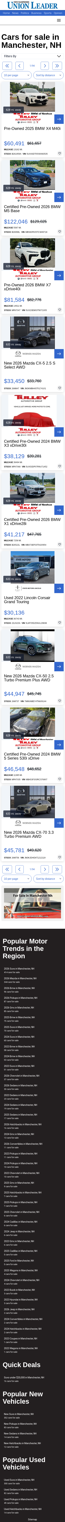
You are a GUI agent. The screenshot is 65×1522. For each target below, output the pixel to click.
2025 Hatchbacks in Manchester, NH (23, 1194)
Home (6, 13)
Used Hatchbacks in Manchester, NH (23, 1511)
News (15, 13)
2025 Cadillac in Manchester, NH (20, 1253)
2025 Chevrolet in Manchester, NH (21, 1214)
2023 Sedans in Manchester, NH (20, 1097)
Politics (25, 13)
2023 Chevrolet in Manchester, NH (21, 1175)
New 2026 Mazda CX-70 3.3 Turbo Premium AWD (29, 834)
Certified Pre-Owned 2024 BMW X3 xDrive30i (32, 443)
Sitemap (32, 1519)
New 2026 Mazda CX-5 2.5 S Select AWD (29, 365)
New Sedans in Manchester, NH (20, 1435)
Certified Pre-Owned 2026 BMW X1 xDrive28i (32, 522)
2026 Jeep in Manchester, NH (19, 1311)
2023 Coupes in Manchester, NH (20, 1340)
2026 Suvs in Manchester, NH (19, 970)
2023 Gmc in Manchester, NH (19, 1243)
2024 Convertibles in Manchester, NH (23, 1321)
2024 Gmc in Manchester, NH (19, 1136)
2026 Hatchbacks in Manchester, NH (23, 1126)
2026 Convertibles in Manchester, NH (23, 1146)
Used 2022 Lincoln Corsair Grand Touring (27, 600)
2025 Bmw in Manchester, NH (19, 1019)
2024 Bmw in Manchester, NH (19, 1058)
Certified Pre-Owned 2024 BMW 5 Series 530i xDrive (32, 756)
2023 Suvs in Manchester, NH (19, 1068)
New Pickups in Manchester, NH (20, 1425)
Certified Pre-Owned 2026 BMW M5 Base (32, 209)
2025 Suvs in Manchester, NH (19, 1029)
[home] (32, 5)
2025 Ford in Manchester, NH (19, 1262)
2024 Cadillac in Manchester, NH (20, 1223)
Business (36, 13)
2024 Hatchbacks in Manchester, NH (23, 1330)
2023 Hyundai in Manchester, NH (21, 1301)
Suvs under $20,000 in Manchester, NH (24, 1379)
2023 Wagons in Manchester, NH (21, 1350)
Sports (48, 13)
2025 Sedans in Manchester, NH (20, 1116)
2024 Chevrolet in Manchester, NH (21, 1282)
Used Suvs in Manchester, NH (19, 1482)
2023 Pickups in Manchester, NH (20, 1155)
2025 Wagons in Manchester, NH (21, 1272)
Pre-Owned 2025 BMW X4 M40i (32, 129)
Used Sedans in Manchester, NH (20, 1491)
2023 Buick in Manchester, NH (19, 1292)
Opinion (58, 13)
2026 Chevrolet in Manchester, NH (21, 1077)
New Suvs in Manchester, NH (19, 1416)
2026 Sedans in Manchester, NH (20, 1087)
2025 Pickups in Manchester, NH (20, 1204)
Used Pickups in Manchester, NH (20, 1501)
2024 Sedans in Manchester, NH (20, 1107)
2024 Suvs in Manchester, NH (19, 1038)
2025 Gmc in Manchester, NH (19, 1184)
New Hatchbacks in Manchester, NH (22, 1445)
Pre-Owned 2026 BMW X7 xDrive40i (27, 287)
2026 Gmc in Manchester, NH (19, 1009)
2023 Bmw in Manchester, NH (19, 1048)
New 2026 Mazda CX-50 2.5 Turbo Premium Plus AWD (29, 678)
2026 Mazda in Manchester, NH (20, 980)
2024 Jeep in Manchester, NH (19, 1233)
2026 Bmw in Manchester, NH (19, 990)
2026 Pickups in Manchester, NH (20, 1000)
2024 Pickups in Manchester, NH (20, 1165)
